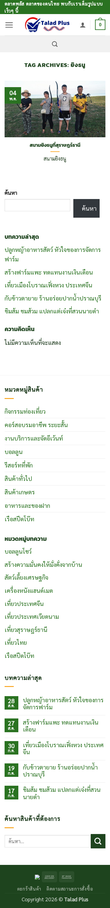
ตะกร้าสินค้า (29, 888)
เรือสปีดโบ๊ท (19, 518)
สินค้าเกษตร (20, 492)
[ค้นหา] (55, 44)
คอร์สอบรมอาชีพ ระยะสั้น (36, 424)
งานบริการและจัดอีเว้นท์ (34, 438)
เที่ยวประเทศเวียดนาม (32, 616)
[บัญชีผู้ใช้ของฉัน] (83, 24)
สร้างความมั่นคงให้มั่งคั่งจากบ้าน (43, 564)
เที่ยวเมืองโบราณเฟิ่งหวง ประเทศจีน (48, 285)
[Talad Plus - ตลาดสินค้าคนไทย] (47, 24)
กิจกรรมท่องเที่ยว (25, 411)
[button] (9, 25)
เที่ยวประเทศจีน (24, 603)
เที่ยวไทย (16, 642)
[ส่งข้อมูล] (98, 841)
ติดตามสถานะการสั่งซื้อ (69, 888)
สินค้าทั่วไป (18, 478)
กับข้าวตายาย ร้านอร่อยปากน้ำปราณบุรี (53, 298)
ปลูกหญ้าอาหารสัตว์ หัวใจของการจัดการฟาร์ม (63, 703)
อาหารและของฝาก (27, 505)
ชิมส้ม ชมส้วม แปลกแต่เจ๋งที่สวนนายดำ (52, 311)
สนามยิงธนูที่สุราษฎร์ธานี (55, 145)
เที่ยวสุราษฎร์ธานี (26, 629)
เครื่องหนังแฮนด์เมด (29, 590)
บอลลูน (14, 451)
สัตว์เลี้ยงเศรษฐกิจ (26, 577)
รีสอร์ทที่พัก (19, 465)
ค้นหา (11, 192)
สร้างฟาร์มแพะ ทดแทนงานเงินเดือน (49, 272)
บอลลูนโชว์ (18, 551)
